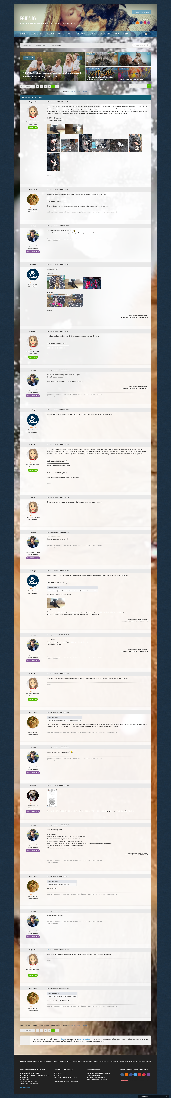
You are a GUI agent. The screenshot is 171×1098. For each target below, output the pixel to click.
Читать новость (85, 570)
